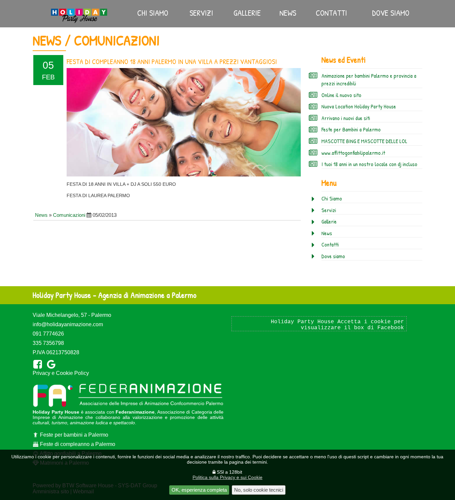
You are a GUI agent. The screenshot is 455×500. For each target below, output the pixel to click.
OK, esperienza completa (199, 490)
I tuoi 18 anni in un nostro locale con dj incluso (369, 164)
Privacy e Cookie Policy (61, 373)
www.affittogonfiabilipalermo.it (353, 152)
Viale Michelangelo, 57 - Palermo (72, 315)
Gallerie (247, 12)
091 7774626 (48, 334)
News (287, 12)
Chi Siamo (152, 12)
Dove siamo (390, 12)
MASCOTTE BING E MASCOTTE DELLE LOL (364, 141)
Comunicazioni (69, 215)
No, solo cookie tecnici (258, 490)
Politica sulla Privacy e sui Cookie (227, 477)
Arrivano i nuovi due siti (345, 118)
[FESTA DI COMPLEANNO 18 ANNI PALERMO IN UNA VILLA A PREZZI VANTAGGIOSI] (184, 122)
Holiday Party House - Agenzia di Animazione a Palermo (115, 295)
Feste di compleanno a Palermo (77, 444)
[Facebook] (38, 364)
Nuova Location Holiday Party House (358, 106)
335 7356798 (48, 343)
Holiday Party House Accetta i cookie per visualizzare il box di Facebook (337, 325)
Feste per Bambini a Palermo (351, 129)
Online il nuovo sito (341, 95)
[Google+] (52, 364)
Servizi (201, 12)
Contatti (331, 12)
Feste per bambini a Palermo (73, 435)
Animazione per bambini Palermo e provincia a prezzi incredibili (368, 79)
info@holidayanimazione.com (68, 324)
